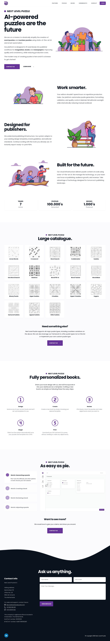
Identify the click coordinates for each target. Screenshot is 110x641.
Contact (94, 3)
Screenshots (83, 3)
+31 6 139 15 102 (11, 610)
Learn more (28, 66)
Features (55, 3)
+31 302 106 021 (11, 607)
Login (103, 3)
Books (73, 3)
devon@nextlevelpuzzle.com (16, 605)
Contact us (12, 66)
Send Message (46, 604)
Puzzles (64, 3)
